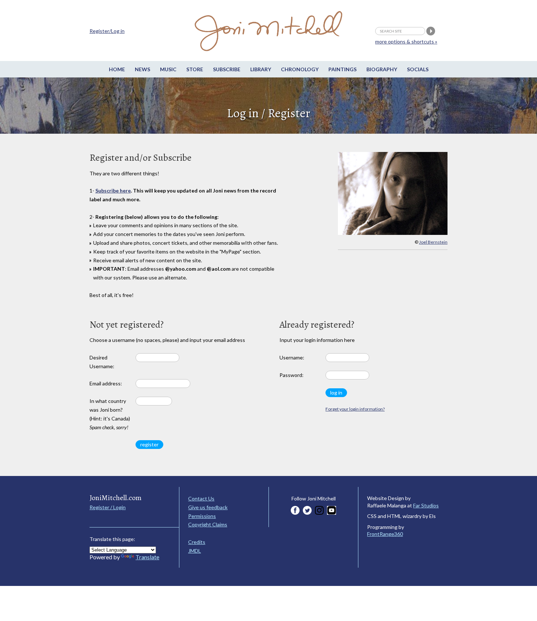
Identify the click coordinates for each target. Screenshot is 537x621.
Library (260, 69)
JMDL (194, 551)
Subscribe (226, 69)
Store (194, 69)
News (142, 69)
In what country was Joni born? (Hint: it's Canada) (110, 414)
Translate (147, 556)
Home (117, 69)
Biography (381, 69)
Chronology (300, 69)
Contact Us (201, 498)
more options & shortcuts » (406, 41)
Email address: (106, 383)
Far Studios (426, 505)
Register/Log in (107, 31)
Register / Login (108, 507)
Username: (291, 357)
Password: (291, 375)
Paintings (342, 69)
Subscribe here (113, 190)
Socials (418, 69)
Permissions (202, 516)
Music (168, 69)
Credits (196, 542)
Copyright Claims (207, 524)
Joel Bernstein (433, 242)
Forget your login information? (355, 409)
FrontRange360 (385, 534)
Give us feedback (208, 507)
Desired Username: (102, 361)
